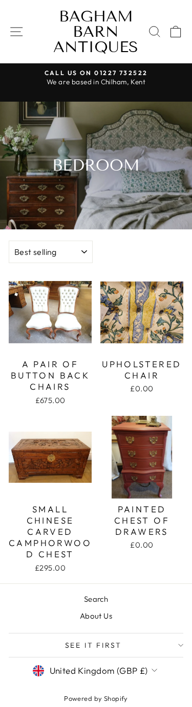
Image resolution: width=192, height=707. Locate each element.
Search (96, 599)
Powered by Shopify (96, 698)
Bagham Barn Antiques (95, 31)
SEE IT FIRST (93, 645)
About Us (96, 616)
